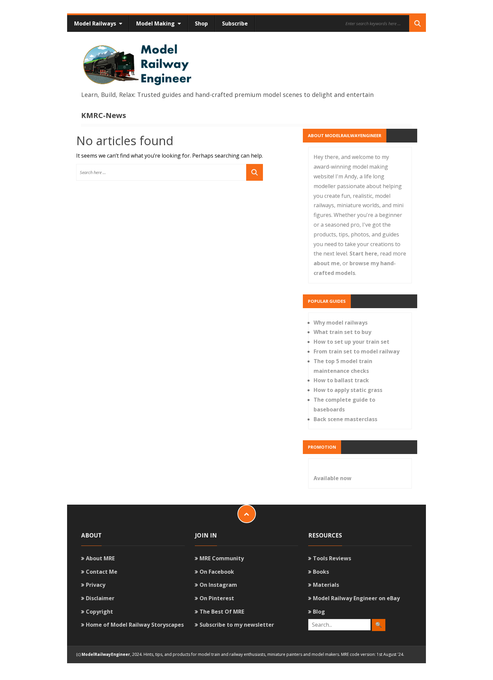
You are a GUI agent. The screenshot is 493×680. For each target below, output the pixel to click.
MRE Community (222, 558)
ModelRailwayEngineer (105, 654)
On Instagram (218, 584)
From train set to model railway (356, 351)
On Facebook (217, 571)
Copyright (99, 611)
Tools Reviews (332, 558)
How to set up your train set (351, 341)
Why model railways (341, 322)
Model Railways (95, 23)
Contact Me (101, 571)
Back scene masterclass (345, 419)
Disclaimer (100, 598)
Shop (201, 23)
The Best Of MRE (222, 611)
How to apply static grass (348, 390)
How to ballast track (341, 380)
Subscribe (235, 23)
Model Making (156, 23)
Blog (319, 611)
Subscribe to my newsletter (237, 624)
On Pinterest (217, 598)
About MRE (100, 558)
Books (321, 571)
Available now (332, 478)
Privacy (95, 584)
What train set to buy (342, 332)
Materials (326, 584)
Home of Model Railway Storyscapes (135, 624)
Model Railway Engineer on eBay (356, 598)
